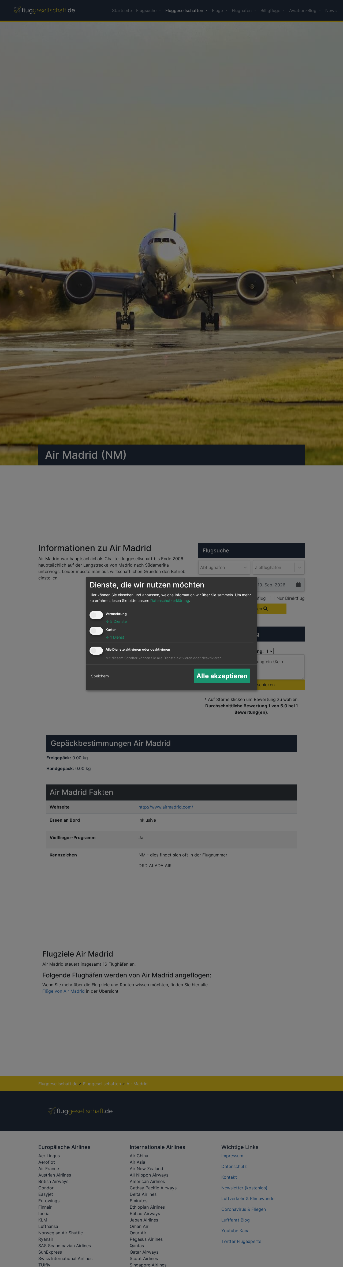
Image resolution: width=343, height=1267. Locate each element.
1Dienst (115, 637)
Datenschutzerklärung (169, 600)
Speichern (100, 676)
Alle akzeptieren (222, 676)
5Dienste (116, 621)
